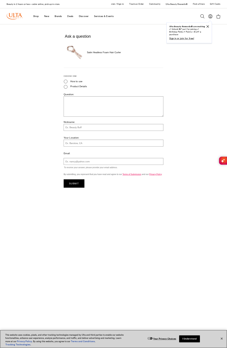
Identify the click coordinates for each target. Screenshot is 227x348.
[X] (207, 26)
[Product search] (202, 16)
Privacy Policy (24, 341)
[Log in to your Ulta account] (210, 16)
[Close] (221, 338)
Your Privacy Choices (164, 339)
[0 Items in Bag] (218, 16)
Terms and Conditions (83, 341)
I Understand (189, 339)
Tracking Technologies (17, 345)
